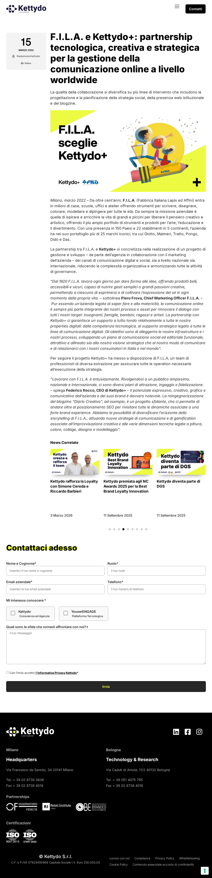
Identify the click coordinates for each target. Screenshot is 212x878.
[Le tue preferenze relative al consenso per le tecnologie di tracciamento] (205, 871)
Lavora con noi (119, 858)
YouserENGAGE (87, 613)
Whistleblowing (189, 858)
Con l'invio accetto (44, 673)
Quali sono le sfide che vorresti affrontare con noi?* (47, 627)
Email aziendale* (19, 582)
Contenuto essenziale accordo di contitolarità (163, 864)
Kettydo (33, 613)
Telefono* (115, 582)
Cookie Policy (119, 864)
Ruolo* (112, 563)
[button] (177, 6)
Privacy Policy (164, 858)
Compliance (142, 858)
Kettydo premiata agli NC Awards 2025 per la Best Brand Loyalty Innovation (72, 486)
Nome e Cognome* (21, 563)
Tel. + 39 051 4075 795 (124, 780)
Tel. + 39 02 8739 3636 (25, 780)
